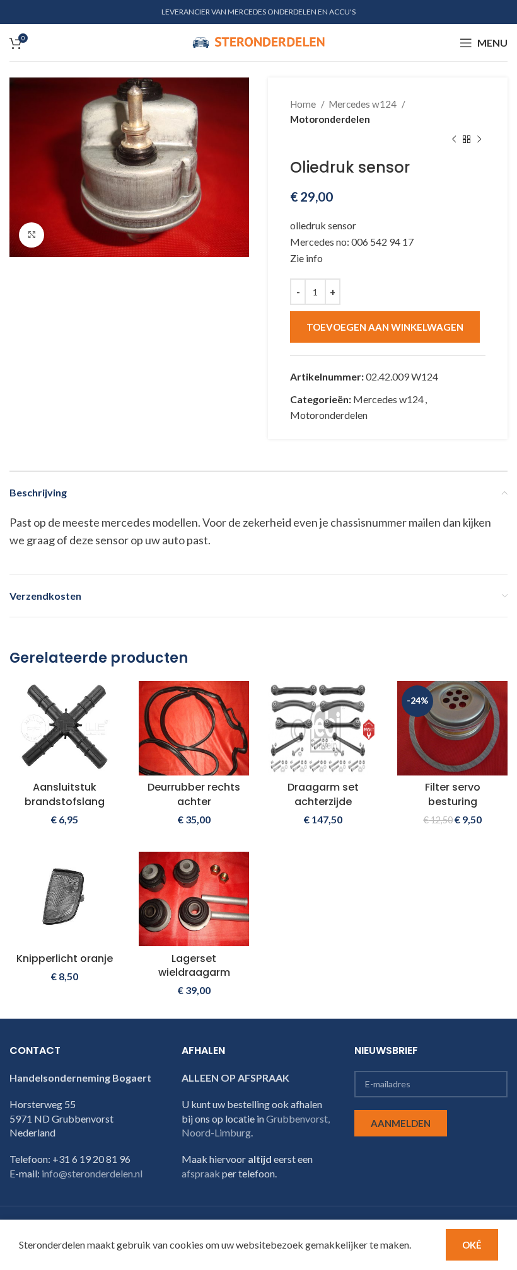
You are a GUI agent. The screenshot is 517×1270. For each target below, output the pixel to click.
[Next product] (479, 140)
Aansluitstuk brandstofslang (65, 794)
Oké (472, 1244)
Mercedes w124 (363, 104)
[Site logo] (258, 41)
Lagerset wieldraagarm (194, 965)
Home (304, 104)
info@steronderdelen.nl (92, 1173)
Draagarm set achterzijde (323, 794)
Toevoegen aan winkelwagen (384, 327)
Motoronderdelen (330, 119)
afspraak (201, 1173)
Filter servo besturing (452, 794)
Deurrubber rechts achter (194, 794)
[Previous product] (454, 140)
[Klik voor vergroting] (31, 235)
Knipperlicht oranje (64, 958)
